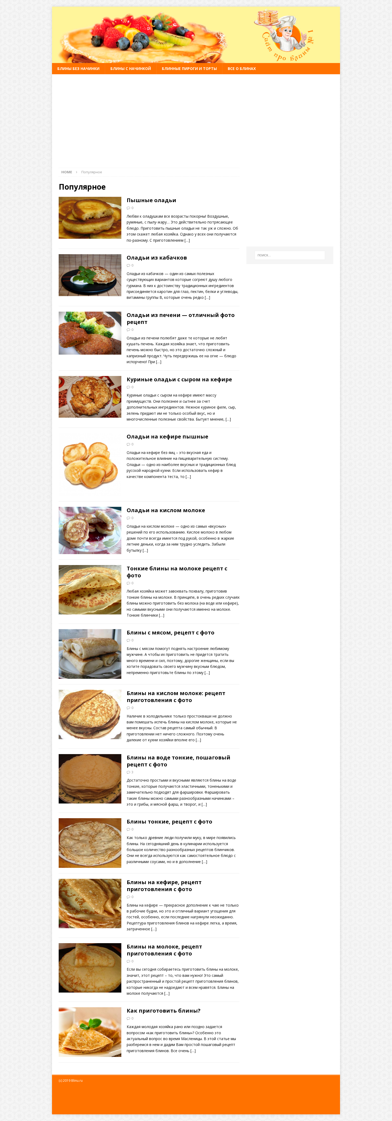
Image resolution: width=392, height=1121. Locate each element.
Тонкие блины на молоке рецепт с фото (177, 572)
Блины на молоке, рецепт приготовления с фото (164, 950)
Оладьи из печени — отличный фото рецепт (181, 318)
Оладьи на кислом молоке (166, 510)
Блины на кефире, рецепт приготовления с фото (164, 886)
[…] (187, 240)
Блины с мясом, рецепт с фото (170, 632)
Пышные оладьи (151, 200)
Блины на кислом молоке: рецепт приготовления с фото (176, 696)
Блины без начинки (78, 68)
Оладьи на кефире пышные (167, 436)
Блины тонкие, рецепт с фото (169, 821)
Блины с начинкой (130, 68)
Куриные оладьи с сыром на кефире (179, 379)
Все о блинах (242, 68)
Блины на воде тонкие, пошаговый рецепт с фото (178, 761)
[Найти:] (290, 255)
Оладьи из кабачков (157, 257)
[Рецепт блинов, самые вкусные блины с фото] (196, 59)
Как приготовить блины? (164, 1010)
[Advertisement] (196, 117)
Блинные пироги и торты (189, 68)
